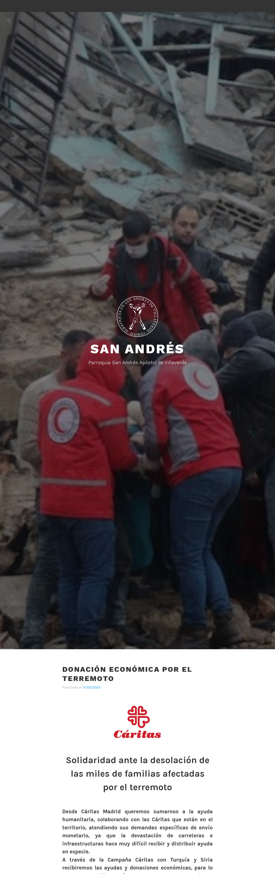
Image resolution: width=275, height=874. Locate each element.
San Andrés (137, 348)
